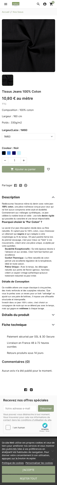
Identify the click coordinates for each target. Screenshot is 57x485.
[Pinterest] (26, 185)
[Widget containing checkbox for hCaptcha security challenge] (27, 427)
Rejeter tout (28, 478)
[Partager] (15, 185)
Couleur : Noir (10, 148)
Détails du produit (15, 315)
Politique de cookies (13, 462)
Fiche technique (14, 325)
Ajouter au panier (23, 169)
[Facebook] (26, 390)
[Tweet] (20, 185)
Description (11, 197)
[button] (38, 4)
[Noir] (4, 153)
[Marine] (14, 153)
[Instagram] (31, 390)
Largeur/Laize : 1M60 (14, 130)
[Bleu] (9, 153)
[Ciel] (19, 153)
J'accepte (28, 470)
